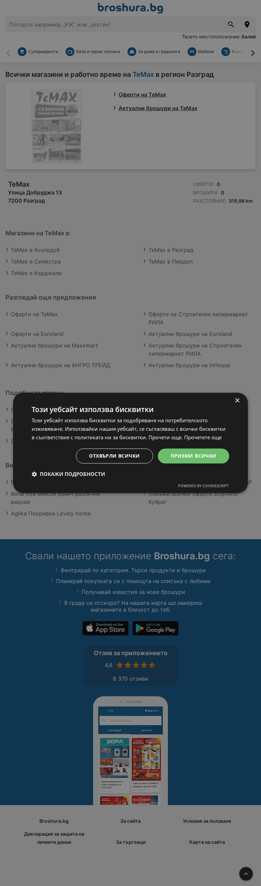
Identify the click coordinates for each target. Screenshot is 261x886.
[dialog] (130, 443)
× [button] (237, 400)
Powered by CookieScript (203, 486)
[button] (68, 474)
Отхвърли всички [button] (114, 456)
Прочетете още (203, 437)
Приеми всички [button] (193, 456)
